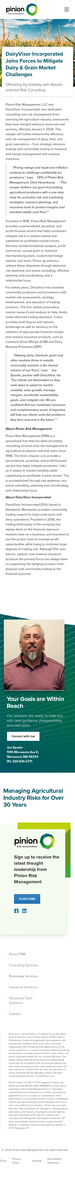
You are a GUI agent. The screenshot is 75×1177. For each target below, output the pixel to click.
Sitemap (37, 1160)
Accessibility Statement (54, 1160)
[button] (66, 9)
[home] (21, 9)
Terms (3, 1160)
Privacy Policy (16, 1160)
